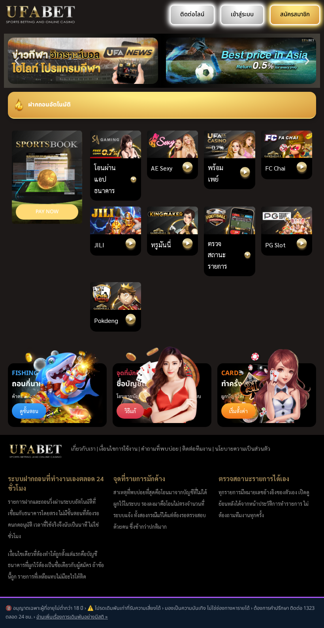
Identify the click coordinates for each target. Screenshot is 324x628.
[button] (17, 61)
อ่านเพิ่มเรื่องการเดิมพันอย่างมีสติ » (72, 617)
